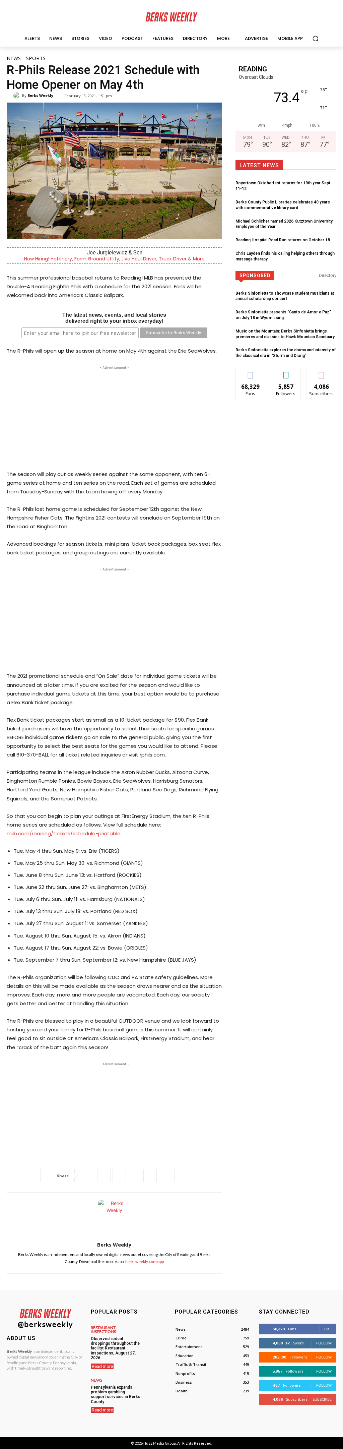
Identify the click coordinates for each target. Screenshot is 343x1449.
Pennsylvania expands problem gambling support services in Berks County (115, 1394)
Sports (36, 58)
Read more (102, 1366)
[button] (315, 39)
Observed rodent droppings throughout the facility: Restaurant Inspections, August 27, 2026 (115, 1348)
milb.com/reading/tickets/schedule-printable (64, 833)
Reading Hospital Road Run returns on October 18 (282, 240)
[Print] (165, 1175)
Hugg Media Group (159, 1443)
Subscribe (321, 371)
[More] (181, 1175)
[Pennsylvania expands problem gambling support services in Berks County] (156, 1387)
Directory (327, 275)
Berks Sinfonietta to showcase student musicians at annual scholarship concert (284, 296)
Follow (286, 371)
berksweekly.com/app (144, 1261)
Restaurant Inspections (103, 1330)
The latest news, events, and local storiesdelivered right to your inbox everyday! (114, 318)
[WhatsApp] (119, 1175)
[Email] (150, 1175)
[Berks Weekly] (17, 95)
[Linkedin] (134, 1175)
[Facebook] (88, 1175)
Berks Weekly (40, 95)
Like (251, 371)
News (14, 58)
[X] (104, 1175)
